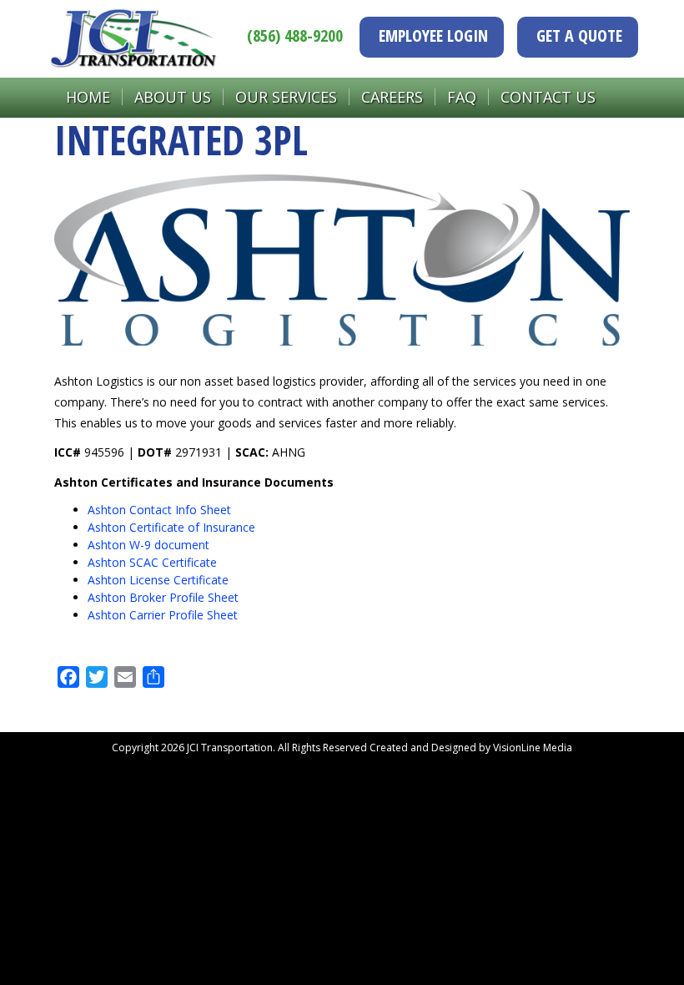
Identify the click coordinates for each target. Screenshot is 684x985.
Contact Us (548, 96)
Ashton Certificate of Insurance (171, 527)
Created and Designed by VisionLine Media (471, 747)
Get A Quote (579, 35)
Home (88, 96)
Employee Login (433, 35)
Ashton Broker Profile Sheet (163, 597)
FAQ (461, 96)
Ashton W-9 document (148, 545)
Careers (392, 96)
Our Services (286, 96)
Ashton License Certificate (158, 580)
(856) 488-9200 (295, 35)
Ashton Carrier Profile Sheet (163, 615)
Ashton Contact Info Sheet (159, 510)
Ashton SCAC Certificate (152, 562)
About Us (172, 96)
